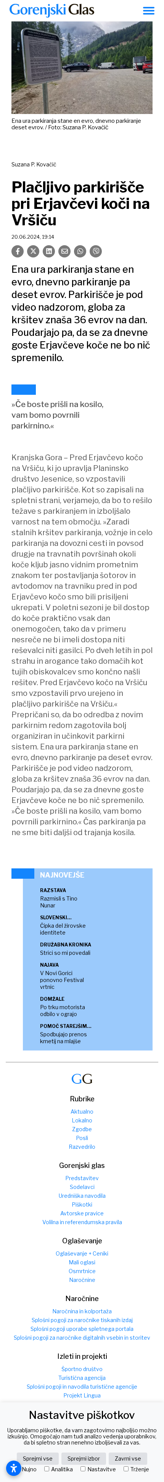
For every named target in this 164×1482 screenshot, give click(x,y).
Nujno (29, 1469)
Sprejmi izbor (84, 1458)
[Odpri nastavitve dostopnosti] (13, 1468)
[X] (33, 251)
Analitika (62, 1469)
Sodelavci (82, 1187)
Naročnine (82, 1280)
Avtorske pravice (82, 1213)
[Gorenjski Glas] (82, 1079)
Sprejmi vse (38, 1458)
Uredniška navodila (82, 1195)
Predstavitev (82, 1178)
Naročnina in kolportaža (82, 1311)
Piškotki (82, 1204)
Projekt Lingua (82, 1395)
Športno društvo (82, 1369)
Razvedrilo (82, 1146)
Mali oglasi (82, 1262)
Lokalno (82, 1120)
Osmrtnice (82, 1271)
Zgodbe (82, 1129)
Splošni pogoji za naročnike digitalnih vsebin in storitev (82, 1337)
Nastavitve (101, 1469)
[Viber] (96, 251)
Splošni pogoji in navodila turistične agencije (82, 1386)
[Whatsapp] (80, 251)
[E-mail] (64, 251)
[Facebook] (17, 251)
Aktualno (82, 1111)
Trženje (139, 1469)
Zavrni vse (128, 1458)
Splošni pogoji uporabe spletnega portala (82, 1329)
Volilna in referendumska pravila (82, 1222)
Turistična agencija (82, 1378)
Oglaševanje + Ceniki (82, 1253)
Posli (82, 1138)
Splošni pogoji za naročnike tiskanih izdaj (82, 1320)
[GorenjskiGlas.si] (52, 11)
